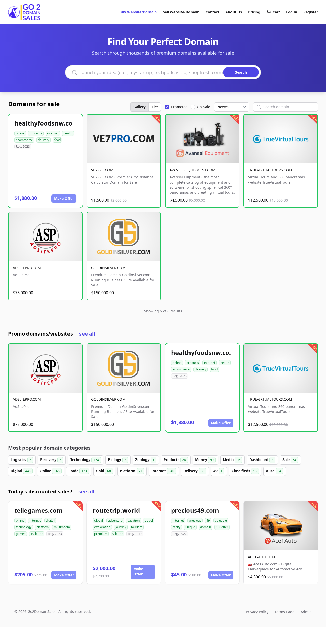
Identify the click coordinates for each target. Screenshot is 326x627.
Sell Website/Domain (181, 12)
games (20, 534)
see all (87, 333)
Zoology (144, 459)
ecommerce (24, 140)
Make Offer (64, 198)
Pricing (254, 12)
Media (231, 459)
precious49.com (195, 510)
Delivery (193, 470)
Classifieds (244, 470)
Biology (117, 459)
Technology (84, 459)
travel (149, 520)
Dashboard (261, 459)
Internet (162, 470)
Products (175, 459)
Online (50, 470)
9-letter (117, 534)
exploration (102, 527)
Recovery (50, 459)
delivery (43, 140)
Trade (78, 470)
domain (205, 527)
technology (23, 527)
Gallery (139, 106)
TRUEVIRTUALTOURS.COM (270, 170)
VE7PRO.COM (102, 170)
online (20, 133)
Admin (306, 611)
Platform (131, 470)
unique (190, 527)
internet (52, 133)
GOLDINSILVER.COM (108, 267)
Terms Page (284, 611)
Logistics (21, 459)
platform (42, 527)
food (57, 140)
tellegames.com (38, 510)
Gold (103, 470)
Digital (21, 470)
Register (310, 12)
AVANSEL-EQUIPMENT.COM (192, 170)
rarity (176, 527)
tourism (136, 527)
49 (217, 470)
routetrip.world (116, 510)
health (67, 133)
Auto (273, 470)
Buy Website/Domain (138, 12)
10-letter (37, 534)
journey (120, 527)
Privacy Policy (257, 611)
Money (204, 459)
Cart (276, 12)
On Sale (203, 106)
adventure (115, 520)
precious (195, 520)
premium (100, 534)
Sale (289, 459)
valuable (221, 520)
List (155, 106)
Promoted (179, 106)
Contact (212, 12)
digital (50, 520)
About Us (233, 12)
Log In (291, 12)
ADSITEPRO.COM (27, 267)
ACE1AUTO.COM (261, 556)
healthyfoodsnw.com (46, 123)
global (98, 520)
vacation (134, 520)
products (36, 133)
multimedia (62, 527)
